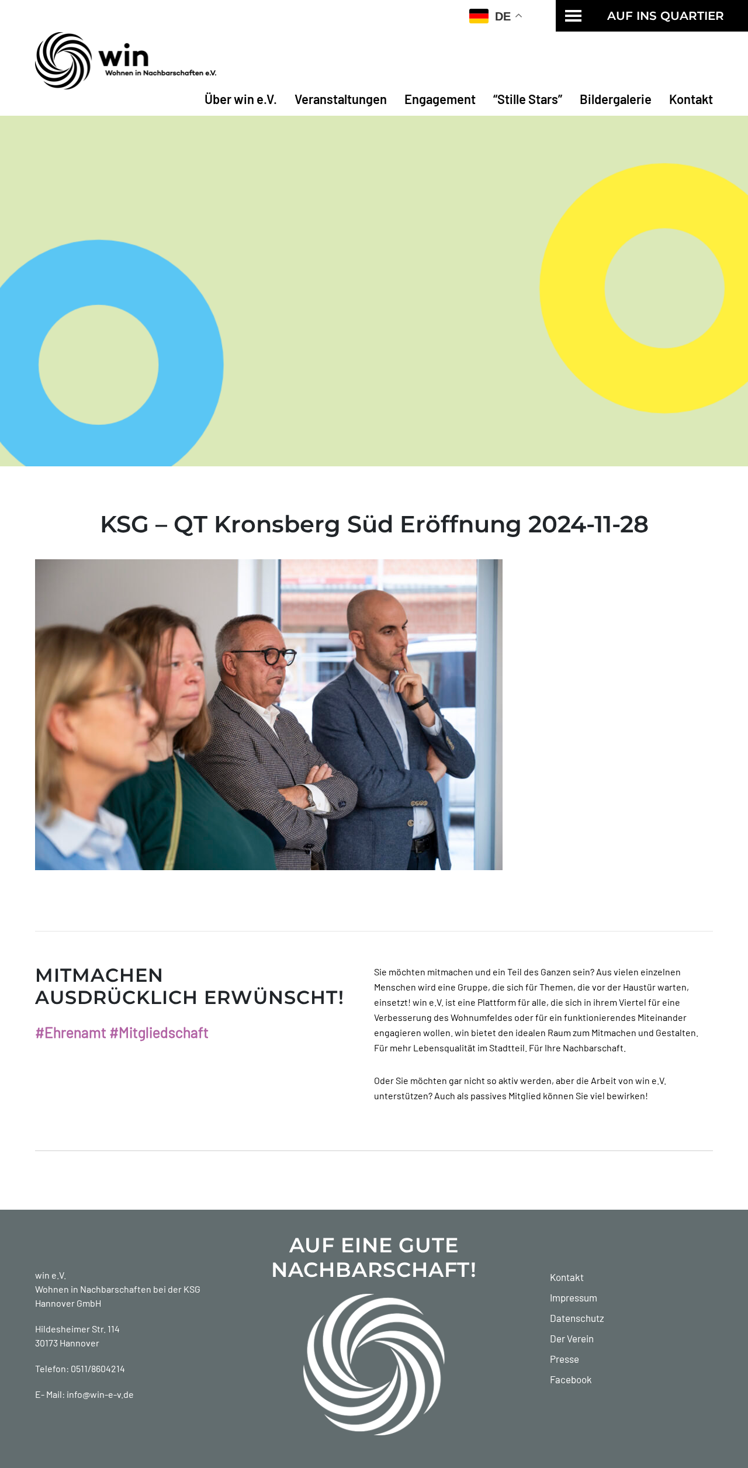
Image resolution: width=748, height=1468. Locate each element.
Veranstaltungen (341, 98)
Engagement (440, 98)
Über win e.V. (241, 98)
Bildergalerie (616, 98)
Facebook (571, 1379)
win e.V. (50, 1274)
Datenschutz (577, 1318)
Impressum (573, 1297)
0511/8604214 (98, 1368)
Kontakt (691, 98)
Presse (564, 1359)
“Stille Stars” (527, 98)
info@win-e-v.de (100, 1394)
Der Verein (572, 1338)
